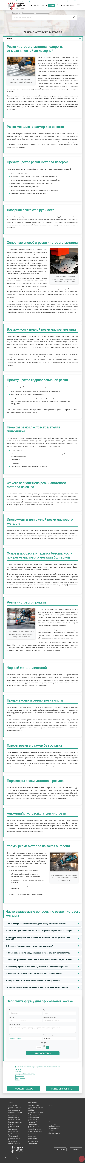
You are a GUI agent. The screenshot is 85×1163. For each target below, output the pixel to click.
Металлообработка (13, 1117)
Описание (18, 1069)
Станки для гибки (33, 1126)
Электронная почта (49, 1017)
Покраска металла (13, 1126)
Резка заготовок (42, 13)
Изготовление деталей (14, 1107)
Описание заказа (15, 1024)
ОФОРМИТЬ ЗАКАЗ (43, 1053)
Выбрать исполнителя (62, 1089)
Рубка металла (12, 1129)
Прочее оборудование (34, 1121)
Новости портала (54, 1128)
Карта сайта (20, 1158)
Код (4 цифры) (42, 1042)
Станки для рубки (33, 1135)
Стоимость (18, 1072)
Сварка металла (13, 1131)
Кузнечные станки (33, 1105)
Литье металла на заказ (15, 1115)
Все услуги (16, 13)
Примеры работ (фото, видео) (25, 1074)
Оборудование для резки (35, 1112)
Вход (72, 5)
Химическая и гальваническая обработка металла (14, 1141)
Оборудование (20, 1078)
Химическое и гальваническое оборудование (33, 1141)
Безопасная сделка (54, 1126)
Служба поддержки (54, 1133)
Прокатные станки (33, 1119)
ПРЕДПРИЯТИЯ (34, 5)
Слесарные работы (13, 1133)
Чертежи (12, 1035)
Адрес (45, 1010)
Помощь (51, 1130)
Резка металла (28, 13)
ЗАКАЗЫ (44, 5)
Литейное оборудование (35, 1107)
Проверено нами (53, 1132)
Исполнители (19, 1076)
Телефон (12, 1017)
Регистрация (65, 5)
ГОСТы (17, 1080)
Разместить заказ (24, 1089)
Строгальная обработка (15, 1135)
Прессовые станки (33, 1117)
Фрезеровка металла (14, 1138)
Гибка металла (12, 1105)
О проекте (8, 1158)
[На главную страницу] (18, 9)
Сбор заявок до (48, 1035)
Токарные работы (13, 1136)
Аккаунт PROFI (53, 1125)
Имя (10, 1010)
